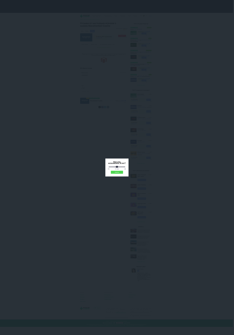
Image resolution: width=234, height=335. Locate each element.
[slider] (117, 167)
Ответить (117, 172)
